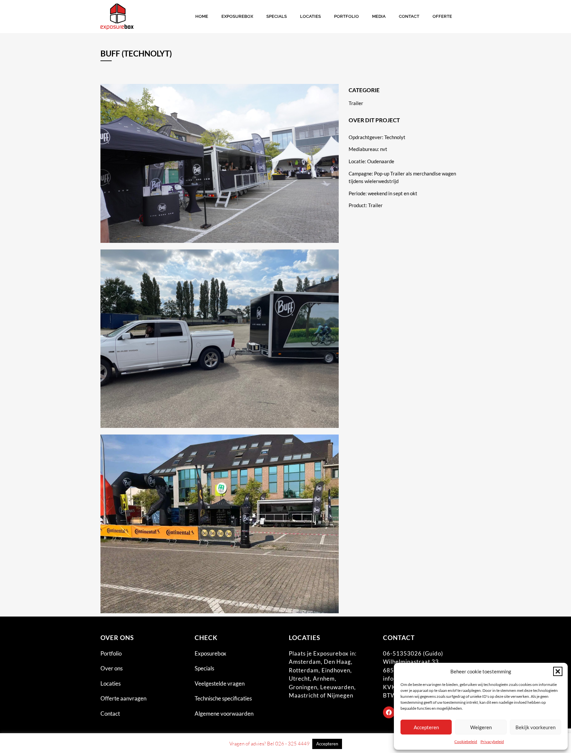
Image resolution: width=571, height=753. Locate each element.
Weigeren (481, 727)
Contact (409, 16)
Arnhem (324, 678)
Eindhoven (336, 670)
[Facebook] (389, 712)
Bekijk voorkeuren (535, 727)
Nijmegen (340, 695)
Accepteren (426, 727)
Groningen (303, 687)
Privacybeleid (492, 741)
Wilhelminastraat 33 (411, 661)
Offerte (442, 16)
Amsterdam (305, 661)
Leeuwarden (337, 687)
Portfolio (346, 16)
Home (201, 16)
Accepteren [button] (327, 743)
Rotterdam (304, 670)
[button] (557, 671)
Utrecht (299, 678)
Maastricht (304, 695)
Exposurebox (237, 16)
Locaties (310, 16)
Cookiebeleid (465, 741)
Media (379, 16)
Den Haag (337, 661)
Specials (276, 16)
